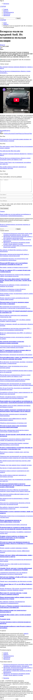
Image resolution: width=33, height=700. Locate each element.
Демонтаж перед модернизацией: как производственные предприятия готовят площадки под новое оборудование (16, 457)
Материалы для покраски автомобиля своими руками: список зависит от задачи (16, 243)
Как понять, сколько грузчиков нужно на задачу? (14, 267)
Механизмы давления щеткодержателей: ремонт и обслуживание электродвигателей (17, 237)
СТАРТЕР (3, 6)
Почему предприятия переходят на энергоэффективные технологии (10, 521)
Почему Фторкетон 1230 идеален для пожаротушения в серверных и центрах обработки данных (16, 589)
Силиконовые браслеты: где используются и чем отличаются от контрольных (14, 259)
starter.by (26, 633)
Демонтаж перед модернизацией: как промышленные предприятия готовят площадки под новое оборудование (16, 384)
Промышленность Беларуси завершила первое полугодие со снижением (14, 303)
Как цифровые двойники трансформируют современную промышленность (12, 602)
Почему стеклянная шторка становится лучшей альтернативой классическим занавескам (13, 397)
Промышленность (8, 12)
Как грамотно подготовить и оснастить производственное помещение (12, 342)
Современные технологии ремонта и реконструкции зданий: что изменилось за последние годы (15, 439)
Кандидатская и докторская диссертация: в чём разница (16, 354)
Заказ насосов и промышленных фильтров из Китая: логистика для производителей (15, 503)
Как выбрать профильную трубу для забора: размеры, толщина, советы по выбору (15, 320)
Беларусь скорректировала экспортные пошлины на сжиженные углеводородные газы (16, 448)
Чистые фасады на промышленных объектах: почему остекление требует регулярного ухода (15, 375)
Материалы (6, 15)
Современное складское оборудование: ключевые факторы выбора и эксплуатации (14, 444)
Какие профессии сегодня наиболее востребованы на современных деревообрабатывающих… (15, 215)
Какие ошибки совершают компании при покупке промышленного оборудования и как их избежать (15, 410)
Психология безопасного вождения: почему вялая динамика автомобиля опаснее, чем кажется (17, 234)
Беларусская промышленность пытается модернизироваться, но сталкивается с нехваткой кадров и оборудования (15, 485)
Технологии (6, 14)
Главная (5, 9)
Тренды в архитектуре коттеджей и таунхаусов (13, 524)
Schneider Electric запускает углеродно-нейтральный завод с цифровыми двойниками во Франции (16, 569)
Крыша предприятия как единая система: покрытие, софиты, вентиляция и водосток (15, 275)
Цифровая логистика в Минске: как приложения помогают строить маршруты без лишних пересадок (15, 490)
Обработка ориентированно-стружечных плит (13, 423)
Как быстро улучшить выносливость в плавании (14, 468)
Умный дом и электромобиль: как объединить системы (16, 581)
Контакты (6, 3)
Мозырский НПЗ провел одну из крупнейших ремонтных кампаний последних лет (14, 263)
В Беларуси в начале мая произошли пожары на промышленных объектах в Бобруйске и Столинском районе (16, 543)
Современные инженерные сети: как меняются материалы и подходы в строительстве (13, 573)
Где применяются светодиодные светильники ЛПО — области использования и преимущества (15, 329)
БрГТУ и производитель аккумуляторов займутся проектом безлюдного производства (15, 351)
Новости (5, 10)
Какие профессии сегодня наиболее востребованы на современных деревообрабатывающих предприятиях (16, 401)
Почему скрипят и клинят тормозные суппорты (14, 548)
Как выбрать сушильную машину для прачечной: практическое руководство (14, 507)
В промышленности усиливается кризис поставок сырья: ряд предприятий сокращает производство (15, 528)
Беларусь (7, 130)
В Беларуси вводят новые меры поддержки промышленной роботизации (13, 426)
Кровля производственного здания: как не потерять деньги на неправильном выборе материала (15, 380)
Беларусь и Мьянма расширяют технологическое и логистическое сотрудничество (15, 606)
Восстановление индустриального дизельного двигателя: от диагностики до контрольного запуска (15, 307)
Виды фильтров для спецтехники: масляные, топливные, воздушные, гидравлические (16, 362)
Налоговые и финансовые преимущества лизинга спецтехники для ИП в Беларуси (14, 430)
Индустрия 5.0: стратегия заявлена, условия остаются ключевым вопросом (13, 593)
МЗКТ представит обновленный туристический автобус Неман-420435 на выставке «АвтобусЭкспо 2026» (15, 280)
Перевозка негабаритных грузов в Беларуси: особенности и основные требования (13, 289)
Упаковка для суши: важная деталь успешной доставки (16, 465)
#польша (2, 130)
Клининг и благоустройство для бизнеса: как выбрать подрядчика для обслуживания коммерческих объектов (13, 537)
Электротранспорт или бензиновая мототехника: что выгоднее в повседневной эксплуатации (15, 346)
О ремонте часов (5, 619)
